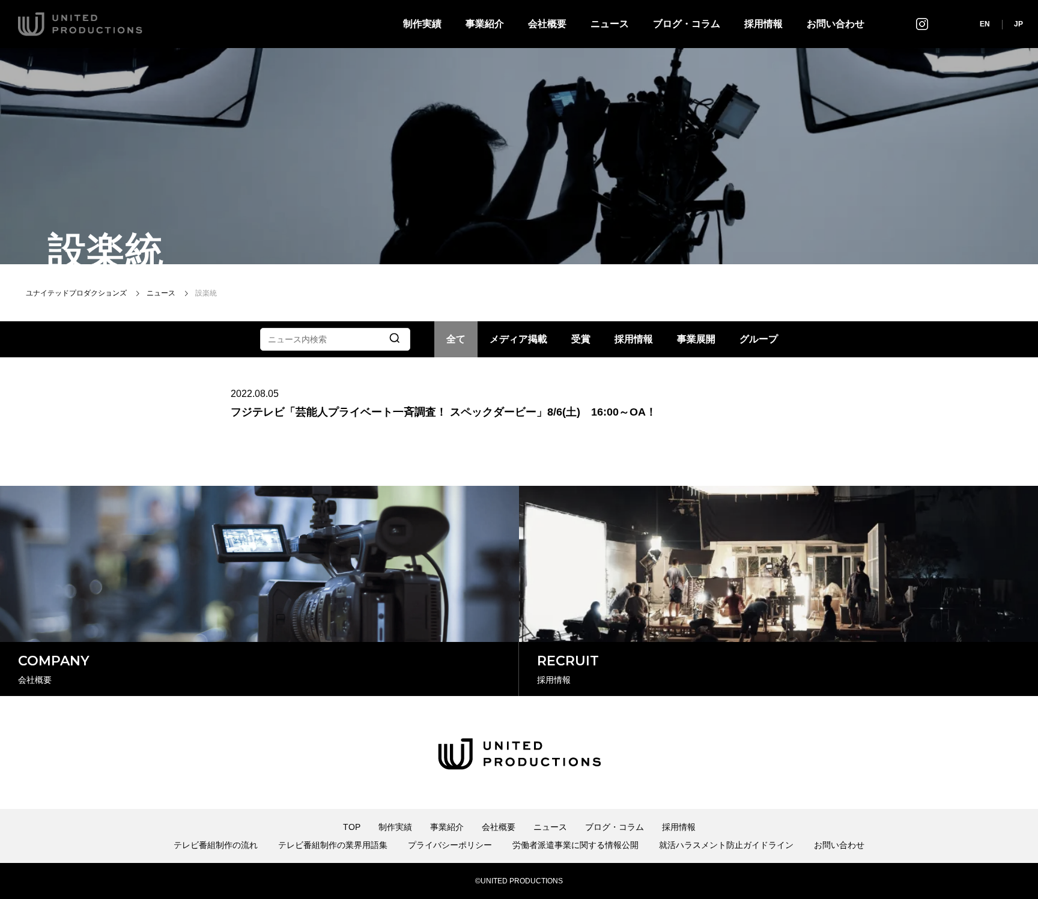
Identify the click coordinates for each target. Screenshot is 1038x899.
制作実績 (422, 24)
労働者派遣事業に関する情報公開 (575, 845)
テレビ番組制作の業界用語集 (332, 845)
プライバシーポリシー (450, 845)
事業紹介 (485, 24)
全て (456, 339)
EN (985, 24)
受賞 (580, 339)
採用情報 (763, 24)
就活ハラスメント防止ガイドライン (726, 845)
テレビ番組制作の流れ (216, 845)
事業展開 (696, 339)
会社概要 (547, 24)
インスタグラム (922, 24)
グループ (758, 339)
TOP (351, 827)
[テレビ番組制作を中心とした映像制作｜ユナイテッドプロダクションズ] (80, 24)
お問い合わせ (835, 24)
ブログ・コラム (686, 24)
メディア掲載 (518, 339)
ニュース (609, 24)
